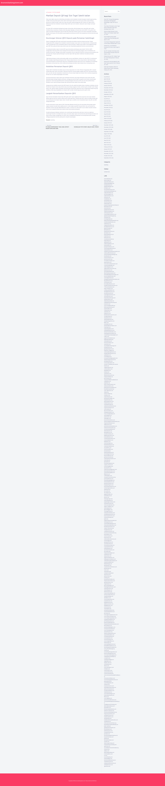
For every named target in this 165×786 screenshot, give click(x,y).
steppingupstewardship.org (110, 656)
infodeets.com (107, 188)
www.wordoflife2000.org (109, 305)
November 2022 (107, 153)
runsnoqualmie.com (108, 638)
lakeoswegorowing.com (109, 743)
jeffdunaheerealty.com (109, 621)
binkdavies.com (107, 441)
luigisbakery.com (107, 661)
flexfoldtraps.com (108, 625)
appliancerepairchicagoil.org (110, 215)
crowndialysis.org (107, 356)
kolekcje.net (106, 372)
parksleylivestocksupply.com (110, 387)
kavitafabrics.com (108, 534)
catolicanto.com (107, 373)
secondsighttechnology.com (110, 345)
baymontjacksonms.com (109, 515)
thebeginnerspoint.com (109, 412)
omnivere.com (107, 197)
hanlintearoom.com (108, 730)
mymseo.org (106, 749)
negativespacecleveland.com (110, 520)
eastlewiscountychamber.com (110, 426)
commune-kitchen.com (109, 446)
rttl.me (105, 755)
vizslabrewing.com (108, 316)
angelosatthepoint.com (109, 557)
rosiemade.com (107, 327)
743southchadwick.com (109, 287)
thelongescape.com (108, 498)
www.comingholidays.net (109, 413)
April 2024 (106, 116)
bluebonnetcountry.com (109, 231)
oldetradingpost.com (108, 266)
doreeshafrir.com (107, 467)
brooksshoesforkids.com (109, 579)
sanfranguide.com (108, 415)
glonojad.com (107, 461)
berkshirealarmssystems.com (110, 314)
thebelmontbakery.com (109, 211)
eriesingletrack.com (108, 324)
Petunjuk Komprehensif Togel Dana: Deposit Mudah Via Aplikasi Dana (57, 127)
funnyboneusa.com (108, 529)
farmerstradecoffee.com (109, 594)
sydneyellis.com (107, 355)
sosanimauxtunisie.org (109, 239)
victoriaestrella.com (108, 543)
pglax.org (106, 518)
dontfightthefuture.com (109, 291)
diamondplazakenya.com (109, 706)
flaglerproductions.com (109, 435)
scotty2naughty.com (108, 466)
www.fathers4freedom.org (110, 616)
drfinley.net (106, 738)
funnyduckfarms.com (108, 732)
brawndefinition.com (108, 437)
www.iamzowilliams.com (109, 678)
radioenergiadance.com (109, 243)
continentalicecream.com (109, 438)
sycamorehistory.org (108, 672)
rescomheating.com (108, 757)
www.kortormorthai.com (109, 628)
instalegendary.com (108, 219)
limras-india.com (107, 180)
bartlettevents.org (108, 259)
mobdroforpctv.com (108, 403)
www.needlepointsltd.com (110, 644)
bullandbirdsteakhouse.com (110, 645)
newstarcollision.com (108, 342)
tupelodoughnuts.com (109, 328)
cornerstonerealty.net (109, 673)
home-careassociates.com (109, 384)
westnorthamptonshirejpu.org (110, 254)
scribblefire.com (107, 381)
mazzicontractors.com (109, 685)
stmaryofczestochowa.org (110, 477)
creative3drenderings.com (109, 593)
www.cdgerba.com (108, 698)
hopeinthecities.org (108, 399)
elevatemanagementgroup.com (111, 735)
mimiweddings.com (108, 758)
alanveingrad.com (108, 508)
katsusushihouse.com (108, 455)
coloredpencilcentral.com (109, 294)
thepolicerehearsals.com (109, 423)
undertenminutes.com (109, 195)
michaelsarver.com (108, 347)
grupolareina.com (108, 262)
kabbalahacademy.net (108, 339)
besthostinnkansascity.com (110, 760)
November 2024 (107, 107)
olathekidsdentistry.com (109, 330)
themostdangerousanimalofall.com (111, 421)
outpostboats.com (108, 396)
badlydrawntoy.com (108, 602)
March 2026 (106, 81)
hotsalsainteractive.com (109, 189)
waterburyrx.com (107, 554)
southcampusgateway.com (110, 248)
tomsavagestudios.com (109, 362)
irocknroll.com (107, 304)
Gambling (53, 120)
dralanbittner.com (108, 317)
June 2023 (106, 138)
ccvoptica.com (107, 658)
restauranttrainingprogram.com (111, 358)
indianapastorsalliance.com (110, 559)
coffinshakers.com (108, 475)
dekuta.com (106, 665)
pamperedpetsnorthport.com (110, 325)
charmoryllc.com (107, 416)
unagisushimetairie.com (109, 225)
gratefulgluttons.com (109, 401)
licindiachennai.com (108, 185)
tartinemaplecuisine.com (109, 488)
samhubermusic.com (108, 764)
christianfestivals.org (108, 503)
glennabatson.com (108, 432)
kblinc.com (106, 322)
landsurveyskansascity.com (110, 633)
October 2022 (107, 155)
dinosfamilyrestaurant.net (109, 273)
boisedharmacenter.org (109, 389)
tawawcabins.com (108, 308)
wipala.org (106, 392)
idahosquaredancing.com (109, 307)
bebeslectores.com (108, 270)
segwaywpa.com (107, 583)
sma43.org (106, 650)
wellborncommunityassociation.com (112, 251)
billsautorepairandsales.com (110, 709)
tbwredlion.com (107, 707)
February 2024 (107, 120)
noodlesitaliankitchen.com (109, 222)
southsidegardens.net (108, 682)
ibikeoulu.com (107, 474)
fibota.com (106, 696)
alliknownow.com (108, 424)
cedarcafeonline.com (108, 192)
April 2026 (106, 79)
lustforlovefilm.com (108, 449)
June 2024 (106, 111)
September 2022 (107, 157)
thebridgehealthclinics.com (110, 587)
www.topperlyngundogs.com (110, 617)
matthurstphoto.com (108, 716)
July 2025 (106, 98)
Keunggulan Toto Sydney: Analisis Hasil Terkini (86, 126)
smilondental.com (108, 341)
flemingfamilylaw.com (109, 740)
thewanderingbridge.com (109, 480)
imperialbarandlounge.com (109, 297)
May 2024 (106, 114)
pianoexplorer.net (108, 681)
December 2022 (107, 151)
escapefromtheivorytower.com (110, 285)
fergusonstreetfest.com (109, 713)
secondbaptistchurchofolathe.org (111, 747)
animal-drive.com (108, 576)
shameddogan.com (108, 590)
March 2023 (106, 144)
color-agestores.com (108, 390)
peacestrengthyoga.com (109, 622)
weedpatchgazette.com (109, 321)
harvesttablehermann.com (110, 276)
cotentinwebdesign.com (109, 265)
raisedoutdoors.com (108, 299)
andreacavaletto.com (108, 386)
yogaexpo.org (107, 382)
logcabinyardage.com (108, 596)
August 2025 (107, 96)
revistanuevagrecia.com (109, 463)
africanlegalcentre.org (109, 454)
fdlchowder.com (107, 642)
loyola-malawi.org (108, 393)
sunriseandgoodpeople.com (110, 523)
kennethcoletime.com (109, 483)
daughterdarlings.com (108, 186)
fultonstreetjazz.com (109, 257)
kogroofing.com (107, 240)
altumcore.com (107, 574)
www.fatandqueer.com (109, 630)
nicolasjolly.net (107, 450)
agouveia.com (107, 746)
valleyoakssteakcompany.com (110, 560)
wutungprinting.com (108, 511)
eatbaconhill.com (108, 203)
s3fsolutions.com (108, 282)
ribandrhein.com (107, 370)
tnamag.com (107, 577)
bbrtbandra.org (107, 229)
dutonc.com (106, 497)
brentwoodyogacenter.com (110, 653)
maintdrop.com (107, 236)
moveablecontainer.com (109, 260)
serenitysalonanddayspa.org (110, 191)
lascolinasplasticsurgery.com (110, 647)
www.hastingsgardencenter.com (111, 679)
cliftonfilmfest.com (108, 296)
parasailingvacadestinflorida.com (111, 724)
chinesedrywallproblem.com (110, 525)
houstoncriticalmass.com (109, 420)
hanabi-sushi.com (107, 662)
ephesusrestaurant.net (109, 689)
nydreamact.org (107, 223)
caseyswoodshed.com (108, 562)
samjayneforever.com (108, 715)
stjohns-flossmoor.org (109, 528)
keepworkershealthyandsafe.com (111, 220)
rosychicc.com (107, 395)
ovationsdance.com (108, 369)
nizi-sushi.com (107, 491)
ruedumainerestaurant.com (110, 458)
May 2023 (106, 140)
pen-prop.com (107, 613)
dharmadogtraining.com (109, 752)
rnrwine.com (106, 741)
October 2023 (107, 129)
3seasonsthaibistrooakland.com (111, 379)
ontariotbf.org (107, 217)
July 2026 (106, 76)
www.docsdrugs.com (108, 639)
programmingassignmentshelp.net (111, 205)
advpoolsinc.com (107, 556)
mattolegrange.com (108, 500)
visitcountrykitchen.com (109, 505)
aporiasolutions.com (108, 582)
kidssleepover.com (108, 206)
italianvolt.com (107, 313)
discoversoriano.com (108, 410)
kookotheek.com (107, 245)
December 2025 (107, 87)
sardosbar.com (107, 311)
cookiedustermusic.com (109, 531)
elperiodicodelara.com (109, 181)
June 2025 (106, 101)
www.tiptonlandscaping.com (110, 655)
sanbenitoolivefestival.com (110, 406)
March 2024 (106, 118)
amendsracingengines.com (109, 627)
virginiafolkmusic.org (108, 367)
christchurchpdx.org (108, 443)
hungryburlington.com (108, 484)
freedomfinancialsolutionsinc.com (111, 624)
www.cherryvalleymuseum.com (110, 263)
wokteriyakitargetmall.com (110, 352)
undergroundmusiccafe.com (110, 763)
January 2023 (107, 149)
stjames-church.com (108, 464)
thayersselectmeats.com (109, 580)
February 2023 (107, 147)
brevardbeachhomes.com (109, 283)
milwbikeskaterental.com (109, 514)
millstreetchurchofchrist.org (110, 723)
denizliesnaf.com (107, 565)
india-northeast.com (108, 288)
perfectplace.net (107, 378)
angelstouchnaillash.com (109, 338)
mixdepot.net (107, 668)
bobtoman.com (107, 237)
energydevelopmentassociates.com (111, 279)
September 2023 (107, 131)
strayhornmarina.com (108, 433)
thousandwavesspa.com (109, 545)
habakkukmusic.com (108, 605)
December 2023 (107, 125)
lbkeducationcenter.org (109, 375)
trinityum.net (107, 684)
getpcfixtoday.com (108, 228)
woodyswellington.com (109, 690)
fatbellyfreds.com (108, 692)
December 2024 (107, 105)
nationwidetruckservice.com (110, 539)
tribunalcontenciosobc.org (109, 427)
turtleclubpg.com (108, 540)
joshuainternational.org (109, 610)
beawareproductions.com (109, 471)
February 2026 (107, 83)
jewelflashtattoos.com (109, 226)
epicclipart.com (107, 232)
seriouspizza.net (107, 571)
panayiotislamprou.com (109, 246)
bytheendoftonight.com (109, 398)
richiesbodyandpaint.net (109, 183)
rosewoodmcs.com (108, 670)
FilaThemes (94, 780)
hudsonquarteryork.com (109, 695)
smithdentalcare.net (108, 761)
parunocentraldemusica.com (110, 699)
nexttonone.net (107, 607)
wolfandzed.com (107, 664)
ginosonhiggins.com (108, 509)
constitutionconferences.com (110, 566)
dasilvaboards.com (108, 430)
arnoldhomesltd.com (108, 293)
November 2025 (107, 90)
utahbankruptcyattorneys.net (110, 302)
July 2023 (106, 136)
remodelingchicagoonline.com (110, 651)
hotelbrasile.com (107, 256)
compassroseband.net (109, 573)
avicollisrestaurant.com (109, 549)
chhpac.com (106, 750)
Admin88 (58, 12)
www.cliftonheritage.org (109, 648)
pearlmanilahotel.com (109, 234)
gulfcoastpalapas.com (109, 585)
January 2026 (107, 85)
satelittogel (48, 113)
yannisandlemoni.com (108, 319)
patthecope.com (107, 568)
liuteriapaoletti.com (108, 522)
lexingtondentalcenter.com (110, 353)
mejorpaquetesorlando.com (110, 333)
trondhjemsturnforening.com (110, 704)
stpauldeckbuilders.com (109, 634)
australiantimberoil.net (109, 271)
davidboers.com (107, 597)
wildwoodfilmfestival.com (110, 253)
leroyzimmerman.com (108, 736)
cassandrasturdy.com (108, 404)
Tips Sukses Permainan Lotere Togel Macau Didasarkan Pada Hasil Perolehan (112, 27)
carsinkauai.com (107, 721)
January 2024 (107, 122)
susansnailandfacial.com (109, 611)
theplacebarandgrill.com (109, 553)
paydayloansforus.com (109, 209)
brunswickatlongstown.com (12, 2)
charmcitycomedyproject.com (110, 469)
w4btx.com (106, 336)
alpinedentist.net (107, 242)
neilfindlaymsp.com (108, 548)
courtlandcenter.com (108, 546)
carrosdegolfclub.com (109, 277)
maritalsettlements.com (109, 512)
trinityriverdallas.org (108, 376)
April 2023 (106, 142)
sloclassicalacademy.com (109, 429)
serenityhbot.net (107, 608)
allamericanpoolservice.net (110, 359)
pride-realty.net (107, 726)
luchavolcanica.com (108, 535)
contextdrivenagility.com (109, 472)
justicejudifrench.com (108, 478)
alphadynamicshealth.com (109, 727)
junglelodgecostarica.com (109, 501)
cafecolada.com (107, 409)
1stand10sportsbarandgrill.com (111, 335)
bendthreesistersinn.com (109, 526)
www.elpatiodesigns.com (109, 693)
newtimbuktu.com (108, 200)
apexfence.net (107, 766)
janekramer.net (107, 489)
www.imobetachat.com (109, 599)
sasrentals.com (107, 344)
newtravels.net (107, 208)
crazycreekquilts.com (108, 440)
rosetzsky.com (107, 460)
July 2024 (106, 109)
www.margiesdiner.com (109, 641)
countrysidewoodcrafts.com (110, 214)
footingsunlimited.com (109, 636)
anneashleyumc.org (108, 631)
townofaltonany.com (108, 517)
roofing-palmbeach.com (109, 290)
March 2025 (106, 103)
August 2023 (107, 133)
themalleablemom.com (109, 481)
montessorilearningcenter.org (110, 712)
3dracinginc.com (107, 418)
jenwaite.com (107, 733)
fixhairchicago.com (108, 563)
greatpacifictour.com (108, 542)
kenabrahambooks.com (109, 444)
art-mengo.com (107, 492)
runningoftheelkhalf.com (109, 619)
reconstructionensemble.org (110, 532)
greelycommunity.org (108, 457)
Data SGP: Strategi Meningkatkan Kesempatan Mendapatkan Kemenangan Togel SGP (111, 21)
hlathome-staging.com (109, 350)
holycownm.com (107, 537)
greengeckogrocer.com (109, 348)
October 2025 (107, 92)
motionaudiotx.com (108, 753)
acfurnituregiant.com (108, 194)
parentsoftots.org (108, 591)
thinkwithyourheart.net (109, 300)
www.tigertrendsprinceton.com (110, 614)
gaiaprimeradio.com (108, 494)
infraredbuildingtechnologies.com (111, 274)
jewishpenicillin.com (108, 361)
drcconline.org (107, 551)
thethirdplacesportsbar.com (110, 687)
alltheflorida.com (108, 718)
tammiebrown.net (108, 495)
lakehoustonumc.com (108, 604)
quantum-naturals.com (109, 710)
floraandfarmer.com (108, 280)
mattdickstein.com (108, 600)
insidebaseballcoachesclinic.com (111, 719)
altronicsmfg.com (108, 202)
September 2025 (107, 94)
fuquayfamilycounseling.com (110, 744)
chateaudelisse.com (108, 249)
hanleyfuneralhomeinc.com (110, 331)
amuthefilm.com (107, 447)
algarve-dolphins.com (108, 506)
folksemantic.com (108, 310)
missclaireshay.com (108, 178)
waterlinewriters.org (108, 588)
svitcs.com (106, 570)
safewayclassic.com (108, 212)
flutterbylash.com (108, 729)
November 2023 (107, 127)
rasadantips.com (107, 198)
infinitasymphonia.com (109, 452)
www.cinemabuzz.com (109, 667)
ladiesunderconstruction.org (110, 268)
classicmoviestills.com (109, 407)
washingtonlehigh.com (109, 659)
